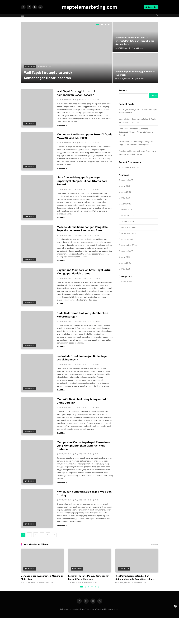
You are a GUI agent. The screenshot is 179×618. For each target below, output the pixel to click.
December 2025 (128, 227)
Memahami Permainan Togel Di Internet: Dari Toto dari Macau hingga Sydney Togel (134, 41)
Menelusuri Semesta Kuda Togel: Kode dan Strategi (84, 493)
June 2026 (126, 192)
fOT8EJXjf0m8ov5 (124, 48)
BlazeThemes (113, 609)
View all (154, 545)
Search (123, 90)
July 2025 (125, 257)
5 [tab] (95, 586)
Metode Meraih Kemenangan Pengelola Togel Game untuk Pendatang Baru (82, 228)
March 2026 (126, 209)
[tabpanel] (66, 52)
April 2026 (126, 204)
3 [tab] (105, 24)
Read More (61, 125)
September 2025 (129, 245)
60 (48, 535)
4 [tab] (108, 24)
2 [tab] (102, 24)
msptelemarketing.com (89, 7)
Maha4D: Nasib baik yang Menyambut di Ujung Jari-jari (83, 400)
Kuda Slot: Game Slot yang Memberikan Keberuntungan (82, 314)
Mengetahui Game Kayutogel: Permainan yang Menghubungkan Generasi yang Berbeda (83, 445)
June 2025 (126, 263)
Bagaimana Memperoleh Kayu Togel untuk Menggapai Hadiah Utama (84, 271)
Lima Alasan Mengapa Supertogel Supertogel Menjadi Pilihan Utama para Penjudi (82, 181)
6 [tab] (98, 586)
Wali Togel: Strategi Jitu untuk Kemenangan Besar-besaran (76, 93)
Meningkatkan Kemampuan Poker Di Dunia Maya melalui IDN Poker (84, 136)
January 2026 (127, 221)
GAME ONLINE (30, 67)
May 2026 (125, 198)
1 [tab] (97, 24)
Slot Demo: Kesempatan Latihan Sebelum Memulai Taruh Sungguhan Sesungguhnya (134, 579)
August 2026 (127, 180)
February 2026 (128, 215)
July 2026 (125, 186)
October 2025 (127, 239)
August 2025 (127, 251)
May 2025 (125, 269)
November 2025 (128, 233)
